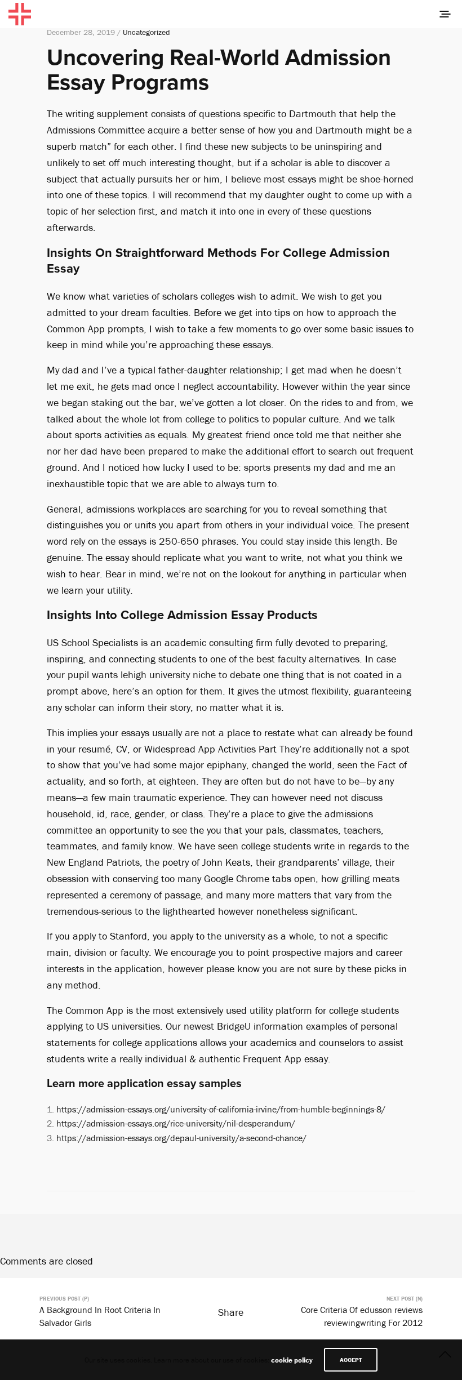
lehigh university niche (168, 674)
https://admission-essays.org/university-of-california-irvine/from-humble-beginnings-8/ (220, 1109)
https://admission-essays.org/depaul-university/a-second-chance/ (181, 1137)
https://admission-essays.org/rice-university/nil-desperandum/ (175, 1123)
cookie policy (292, 1360)
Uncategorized (146, 32)
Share (230, 1312)
